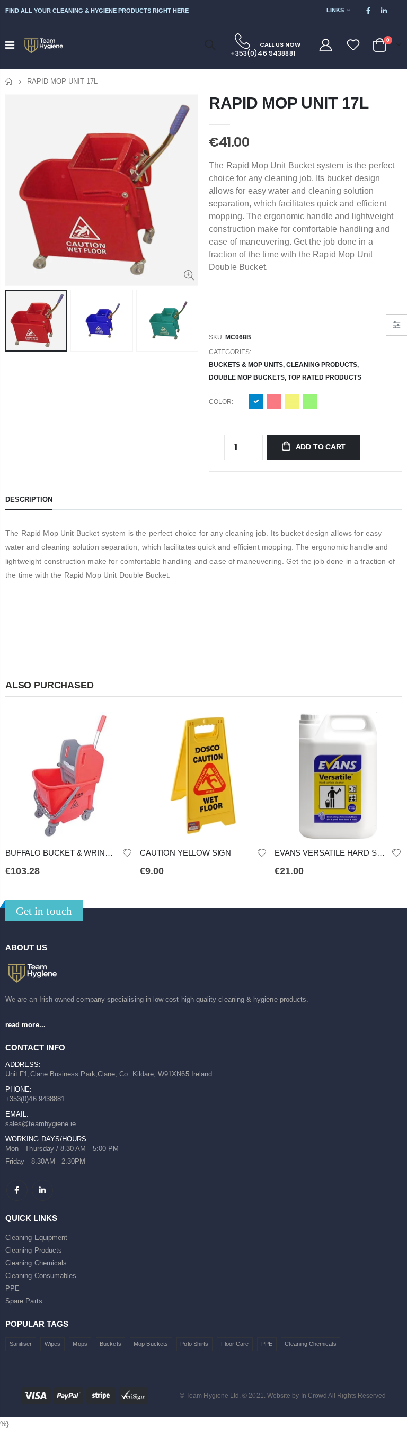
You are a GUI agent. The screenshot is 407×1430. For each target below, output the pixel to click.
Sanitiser (21, 1344)
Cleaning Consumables (40, 1276)
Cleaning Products (321, 364)
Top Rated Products (324, 377)
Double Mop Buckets (247, 377)
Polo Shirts (194, 1344)
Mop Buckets (151, 1344)
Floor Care (235, 1344)
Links (335, 10)
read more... (25, 1025)
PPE (12, 1288)
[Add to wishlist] (127, 852)
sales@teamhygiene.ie (40, 1124)
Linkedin (42, 1190)
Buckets (110, 1344)
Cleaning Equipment (36, 1238)
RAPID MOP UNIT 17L (289, 103)
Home (9, 81)
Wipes (52, 1344)
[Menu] (9, 45)
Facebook (17, 1190)
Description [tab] (28, 499)
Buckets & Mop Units (246, 364)
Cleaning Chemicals (36, 1263)
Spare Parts (23, 1301)
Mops (80, 1344)
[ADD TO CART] (115, 729)
